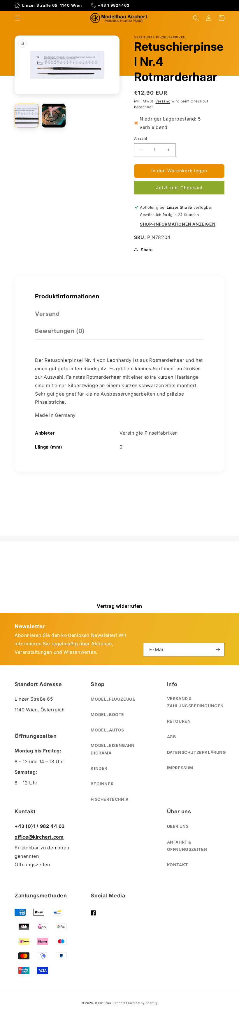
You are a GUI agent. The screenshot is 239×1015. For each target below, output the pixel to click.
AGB (171, 736)
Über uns (178, 826)
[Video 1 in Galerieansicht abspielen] (54, 116)
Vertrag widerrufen (119, 606)
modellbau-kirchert (110, 1003)
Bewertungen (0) (60, 330)
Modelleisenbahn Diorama (112, 749)
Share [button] (147, 249)
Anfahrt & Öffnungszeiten (187, 845)
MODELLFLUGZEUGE (113, 699)
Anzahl (140, 138)
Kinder (99, 768)
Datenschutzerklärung (196, 752)
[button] (17, 18)
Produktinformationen (67, 296)
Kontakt (177, 864)
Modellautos (107, 729)
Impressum (180, 767)
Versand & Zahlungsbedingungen (195, 702)
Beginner (102, 783)
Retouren (179, 721)
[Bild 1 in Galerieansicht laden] (27, 116)
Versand (162, 101)
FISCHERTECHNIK (110, 799)
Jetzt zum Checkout (179, 187)
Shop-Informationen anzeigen (177, 224)
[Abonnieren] (217, 649)
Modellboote (107, 714)
